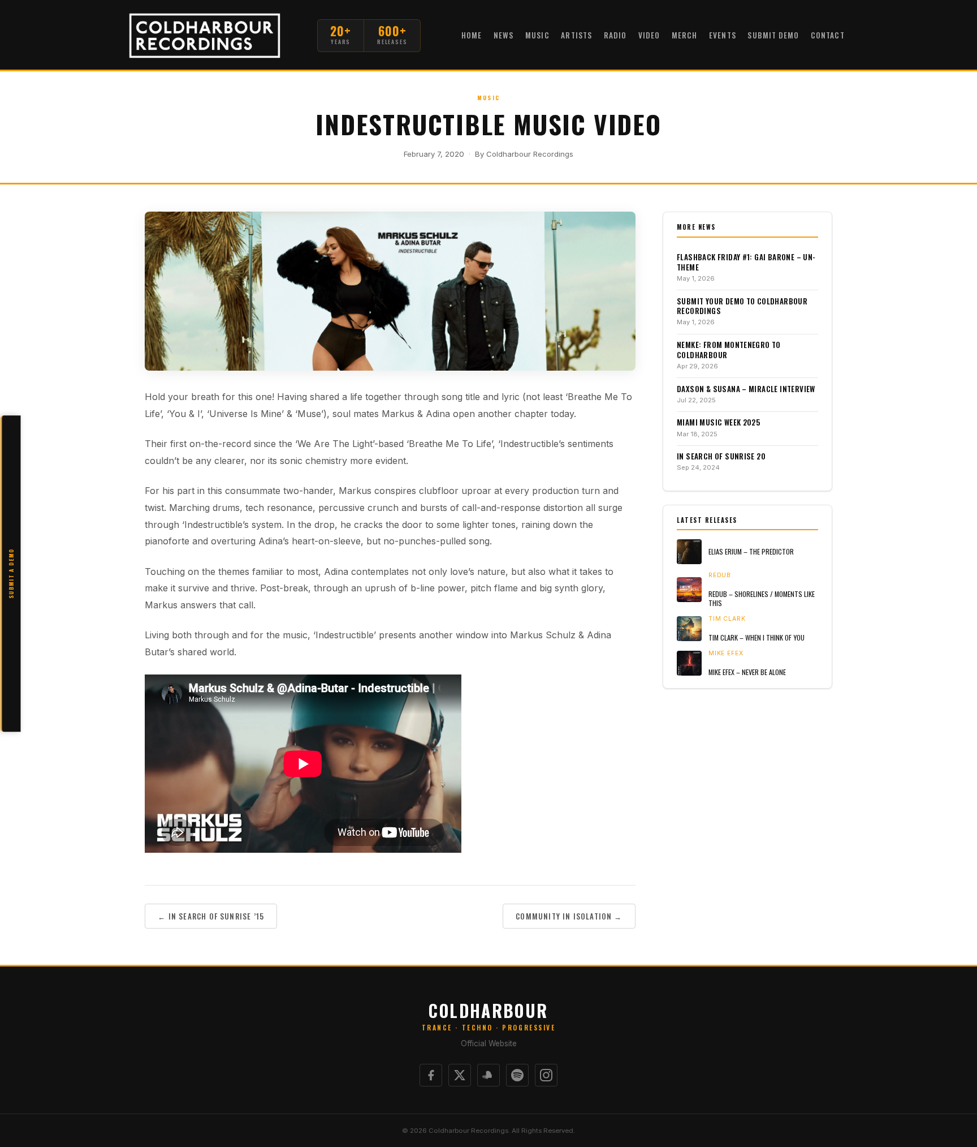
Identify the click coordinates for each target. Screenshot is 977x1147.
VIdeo (649, 35)
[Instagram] (546, 1075)
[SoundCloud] (488, 1075)
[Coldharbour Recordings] (205, 36)
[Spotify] (517, 1075)
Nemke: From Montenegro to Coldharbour (729, 350)
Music (537, 35)
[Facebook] (431, 1075)
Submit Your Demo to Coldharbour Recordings (742, 306)
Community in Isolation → (569, 916)
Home (471, 35)
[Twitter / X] (459, 1075)
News (503, 35)
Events (722, 35)
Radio (615, 35)
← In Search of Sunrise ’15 (211, 916)
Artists (576, 35)
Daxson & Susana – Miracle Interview (746, 389)
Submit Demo (773, 35)
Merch (684, 35)
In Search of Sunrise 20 (721, 457)
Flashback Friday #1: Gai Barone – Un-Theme (746, 262)
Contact (828, 35)
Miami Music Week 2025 (718, 423)
